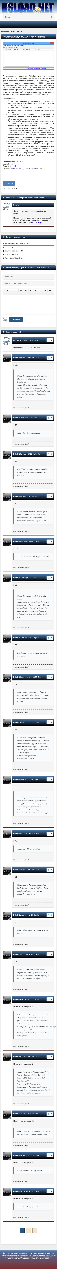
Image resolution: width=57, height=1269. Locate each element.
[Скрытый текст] (45, 290)
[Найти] (51, 17)
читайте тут (36, 222)
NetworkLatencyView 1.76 (22, 168)
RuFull (15, 358)
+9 (9, 183)
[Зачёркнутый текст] (21, 290)
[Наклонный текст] (12, 290)
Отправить (16, 319)
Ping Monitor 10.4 (11, 254)
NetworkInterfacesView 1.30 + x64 (17, 244)
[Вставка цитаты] (50, 290)
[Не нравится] (5, 183)
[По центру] (30, 290)
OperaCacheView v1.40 (13, 258)
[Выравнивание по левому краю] (26, 290)
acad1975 (17, 340)
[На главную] (28, 6)
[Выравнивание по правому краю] (35, 290)
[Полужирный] (8, 290)
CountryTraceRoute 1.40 (14, 251)
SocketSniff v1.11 (11, 247)
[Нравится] (13, 183)
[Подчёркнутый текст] (16, 290)
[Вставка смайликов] (40, 290)
